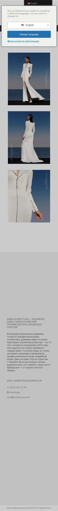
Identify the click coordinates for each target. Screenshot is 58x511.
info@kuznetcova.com (18, 397)
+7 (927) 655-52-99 (16, 387)
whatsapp (15, 392)
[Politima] (29, 82)
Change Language (29, 34)
